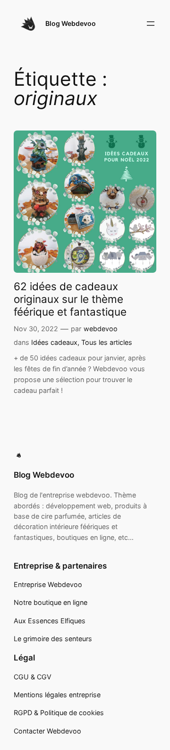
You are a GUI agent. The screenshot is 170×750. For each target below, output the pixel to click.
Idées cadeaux (54, 342)
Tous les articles (106, 342)
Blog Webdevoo (70, 23)
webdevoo (101, 329)
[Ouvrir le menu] (150, 23)
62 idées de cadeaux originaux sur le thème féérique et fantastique (70, 299)
